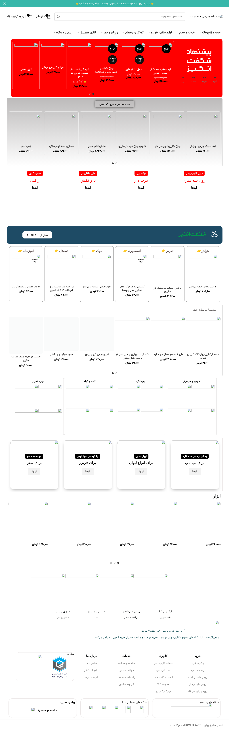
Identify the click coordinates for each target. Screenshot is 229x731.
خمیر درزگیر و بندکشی (61, 354)
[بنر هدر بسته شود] (4, 3)
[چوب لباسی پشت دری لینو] (97, 269)
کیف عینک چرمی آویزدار (203, 146)
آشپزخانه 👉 (26, 251)
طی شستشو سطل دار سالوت (168, 354)
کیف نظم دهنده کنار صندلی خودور (160, 71)
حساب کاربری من (163, 663)
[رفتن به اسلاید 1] (93, 94)
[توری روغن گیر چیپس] (97, 334)
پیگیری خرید (197, 663)
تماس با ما (91, 663)
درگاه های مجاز (131, 617)
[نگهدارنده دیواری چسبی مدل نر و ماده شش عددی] (132, 334)
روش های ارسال (198, 684)
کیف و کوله (90, 381)
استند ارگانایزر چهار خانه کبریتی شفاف (203, 356)
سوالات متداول (127, 670)
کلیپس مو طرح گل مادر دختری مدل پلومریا (132, 288)
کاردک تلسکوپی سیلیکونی (26, 287)
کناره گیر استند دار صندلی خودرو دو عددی (79, 73)
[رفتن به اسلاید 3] (111, 563)
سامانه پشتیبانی (126, 663)
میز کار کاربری (163, 691)
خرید (197, 656)
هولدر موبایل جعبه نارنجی (202, 287)
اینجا (141, 188)
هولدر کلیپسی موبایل (53, 67)
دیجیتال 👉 (61, 251)
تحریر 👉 (167, 251)
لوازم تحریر (38, 381)
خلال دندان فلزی (133, 69)
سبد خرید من (163, 670)
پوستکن (140, 381)
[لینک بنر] (195, 464)
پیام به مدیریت (91, 677)
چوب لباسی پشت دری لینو (97, 287)
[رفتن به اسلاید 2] (90, 94)
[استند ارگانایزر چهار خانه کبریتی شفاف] (203, 334)
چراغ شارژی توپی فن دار (167, 146)
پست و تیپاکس (63, 617)
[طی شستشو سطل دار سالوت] (168, 334)
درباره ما (91, 655)
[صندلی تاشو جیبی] (97, 128)
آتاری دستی (26, 69)
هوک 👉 (96, 251)
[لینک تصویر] (203, 396)
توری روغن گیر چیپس (97, 354)
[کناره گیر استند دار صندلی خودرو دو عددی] (79, 54)
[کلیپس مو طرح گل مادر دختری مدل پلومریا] (132, 269)
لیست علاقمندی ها (163, 677)
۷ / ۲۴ (97, 617)
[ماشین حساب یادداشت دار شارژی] (167, 270)
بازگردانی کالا (165, 611)
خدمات (126, 655)
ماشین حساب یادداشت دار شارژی (167, 290)
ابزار (217, 496)
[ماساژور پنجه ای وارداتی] (61, 128)
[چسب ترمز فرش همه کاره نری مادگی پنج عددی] (114, 521)
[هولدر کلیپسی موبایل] (53, 53)
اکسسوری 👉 (132, 251)
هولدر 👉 (203, 251)
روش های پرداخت (197, 677)
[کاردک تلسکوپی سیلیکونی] (26, 269)
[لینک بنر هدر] (114, 3)
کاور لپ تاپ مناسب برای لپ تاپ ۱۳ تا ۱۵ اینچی (61, 288)
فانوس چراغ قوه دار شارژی (132, 146)
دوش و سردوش (191, 381)
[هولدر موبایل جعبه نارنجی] (203, 269)
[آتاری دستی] (26, 54)
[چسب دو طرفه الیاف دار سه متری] (26, 335)
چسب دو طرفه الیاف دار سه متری (26, 358)
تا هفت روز (166, 617)
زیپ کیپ (26, 146)
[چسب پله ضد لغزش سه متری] (200, 521)
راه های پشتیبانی (126, 677)
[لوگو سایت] (205, 16)
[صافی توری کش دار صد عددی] (71, 521)
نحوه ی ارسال (63, 611)
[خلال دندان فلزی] (133, 54)
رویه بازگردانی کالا (197, 691)
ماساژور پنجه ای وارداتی (61, 146)
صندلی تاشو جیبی (96, 146)
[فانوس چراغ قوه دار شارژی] (132, 128)
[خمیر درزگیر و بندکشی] (61, 334)
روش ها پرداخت (131, 611)
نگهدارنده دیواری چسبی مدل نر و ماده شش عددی (132, 356)
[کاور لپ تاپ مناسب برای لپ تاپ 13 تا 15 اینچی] (61, 269)
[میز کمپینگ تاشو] (28, 521)
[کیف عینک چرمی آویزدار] (203, 128)
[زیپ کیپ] (26, 128)
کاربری (163, 655)
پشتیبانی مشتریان (97, 611)
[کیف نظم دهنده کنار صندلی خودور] (160, 54)
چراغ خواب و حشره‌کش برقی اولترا (106, 70)
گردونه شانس (126, 684)
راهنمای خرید (198, 670)
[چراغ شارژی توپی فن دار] (168, 128)
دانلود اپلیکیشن (91, 670)
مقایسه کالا (163, 684)
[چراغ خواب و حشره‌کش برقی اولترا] (106, 54)
